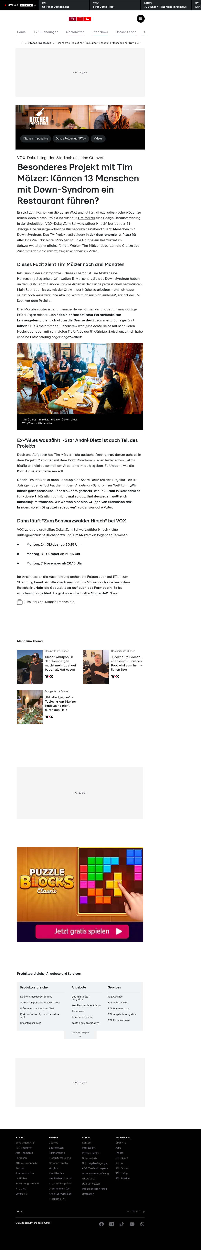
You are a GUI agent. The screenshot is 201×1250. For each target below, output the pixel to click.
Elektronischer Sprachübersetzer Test (40, 1016)
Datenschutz (89, 1158)
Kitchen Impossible (39, 43)
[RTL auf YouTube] (132, 1224)
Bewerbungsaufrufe (27, 1183)
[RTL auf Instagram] (111, 1224)
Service (86, 1137)
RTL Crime (121, 1168)
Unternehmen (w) (59, 1189)
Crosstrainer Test (30, 1023)
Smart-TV (21, 1194)
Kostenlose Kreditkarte (85, 1023)
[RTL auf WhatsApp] (142, 1224)
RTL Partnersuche (118, 1008)
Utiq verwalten (91, 1184)
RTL (21, 43)
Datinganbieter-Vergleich (81, 998)
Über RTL (120, 1143)
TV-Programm (24, 1148)
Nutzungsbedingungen (95, 1163)
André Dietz (90, 480)
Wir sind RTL (123, 1137)
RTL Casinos (115, 997)
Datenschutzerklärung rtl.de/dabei (95, 1176)
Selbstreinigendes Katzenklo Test (40, 1002)
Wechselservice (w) (61, 1178)
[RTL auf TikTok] (122, 1224)
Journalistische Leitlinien (25, 1176)
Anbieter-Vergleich (60, 1194)
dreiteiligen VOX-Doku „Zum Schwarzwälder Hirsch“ (67, 223)
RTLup (119, 1163)
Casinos (53, 1143)
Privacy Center (90, 1153)
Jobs (118, 1148)
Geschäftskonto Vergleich (58, 1166)
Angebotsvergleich (60, 1183)
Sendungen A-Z (25, 1143)
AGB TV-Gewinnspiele (95, 1168)
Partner (53, 1137)
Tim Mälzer (86, 218)
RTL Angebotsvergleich (122, 1014)
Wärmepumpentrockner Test (37, 1008)
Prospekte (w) (57, 1199)
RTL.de (20, 1137)
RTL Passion (122, 1178)
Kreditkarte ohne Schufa (86, 1005)
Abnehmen (78, 1011)
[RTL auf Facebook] (101, 1224)
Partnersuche (57, 1153)
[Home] (80, 19)
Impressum (88, 1148)
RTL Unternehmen (119, 1020)
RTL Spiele (121, 1158)
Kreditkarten (56, 1173)
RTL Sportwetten (118, 1002)
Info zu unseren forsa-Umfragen (95, 1191)
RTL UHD (21, 1189)
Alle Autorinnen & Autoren (26, 1166)
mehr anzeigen (80, 1032)
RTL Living (121, 1173)
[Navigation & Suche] (141, 19)
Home (19, 1211)
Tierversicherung (82, 1017)
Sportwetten (56, 1148)
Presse (119, 1153)
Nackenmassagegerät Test (36, 997)
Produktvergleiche (60, 1158)
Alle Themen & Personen (24, 1155)
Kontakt (86, 1143)
